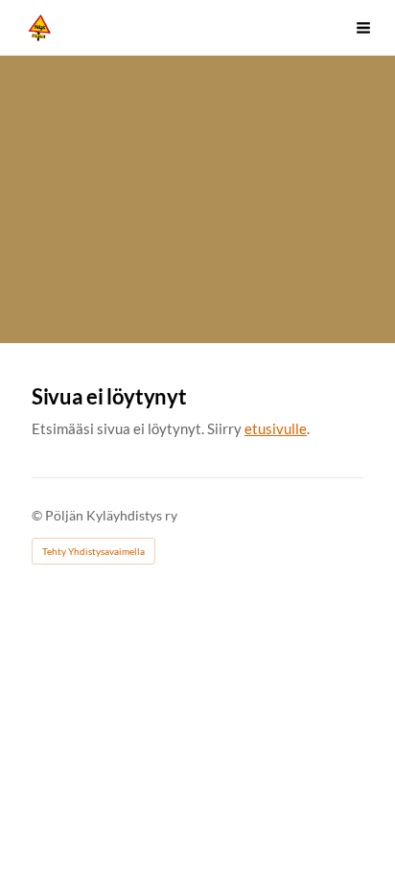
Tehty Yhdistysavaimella (93, 551)
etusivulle (275, 428)
